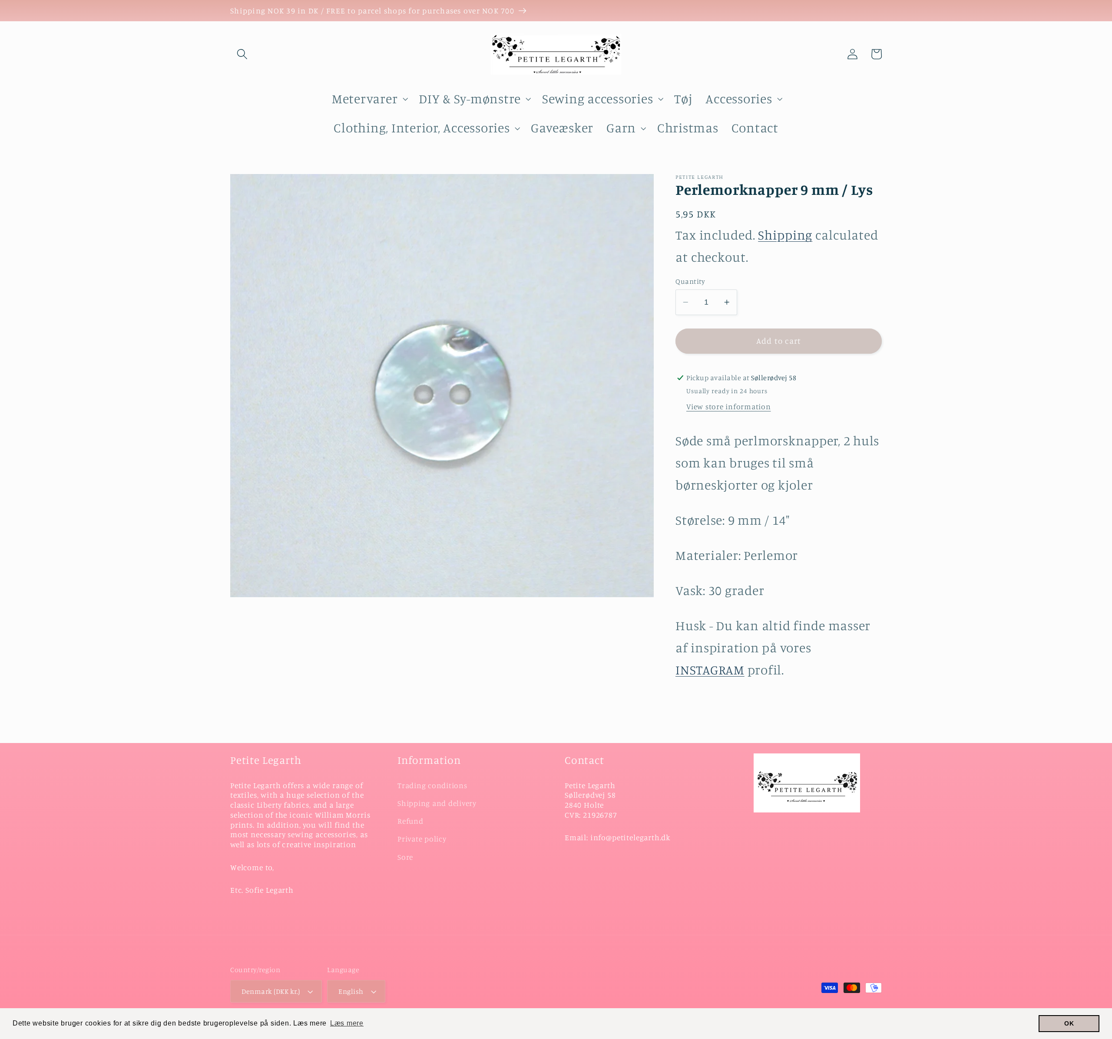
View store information (728, 406)
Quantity (690, 281)
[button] (242, 54)
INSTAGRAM (710, 669)
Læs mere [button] (347, 1023)
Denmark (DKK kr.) (271, 991)
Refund (410, 820)
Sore (405, 856)
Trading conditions (432, 785)
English (351, 991)
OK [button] (1069, 1023)
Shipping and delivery (437, 803)
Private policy (422, 838)
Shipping (785, 235)
